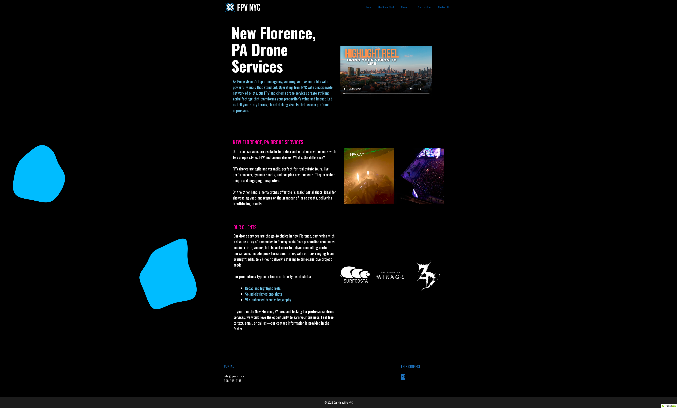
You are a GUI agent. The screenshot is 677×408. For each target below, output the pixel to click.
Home (368, 7)
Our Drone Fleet (386, 7)
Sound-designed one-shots (263, 294)
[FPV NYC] (243, 7)
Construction (424, 7)
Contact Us (444, 7)
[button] (341, 275)
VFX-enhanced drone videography (268, 299)
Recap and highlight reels (263, 288)
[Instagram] (403, 377)
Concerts (405, 7)
